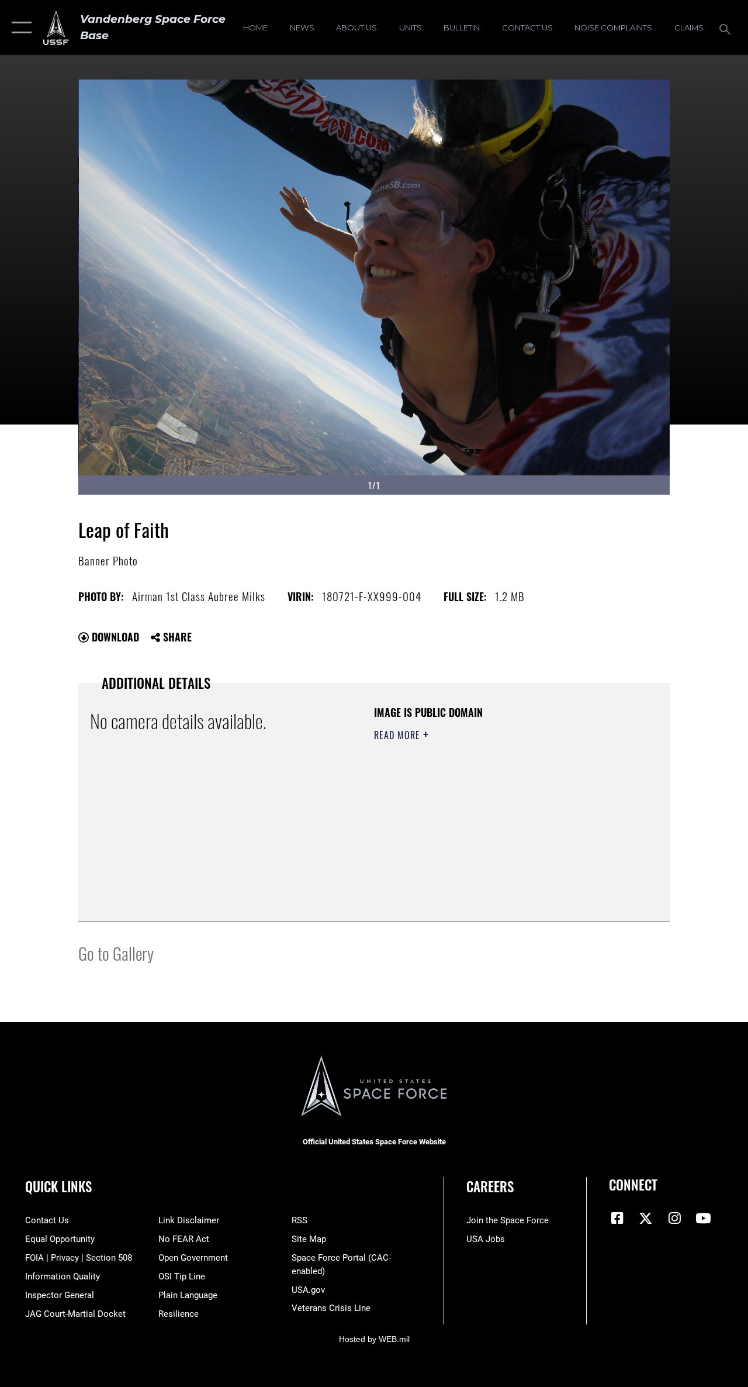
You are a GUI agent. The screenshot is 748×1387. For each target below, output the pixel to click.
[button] (19, 28)
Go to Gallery (116, 952)
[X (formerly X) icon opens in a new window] (645, 1218)
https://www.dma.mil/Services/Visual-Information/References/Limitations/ (478, 833)
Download (114, 636)
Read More (398, 735)
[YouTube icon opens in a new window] (703, 1218)
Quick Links (58, 1186)
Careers (490, 1186)
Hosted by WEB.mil (374, 1339)
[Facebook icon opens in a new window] (617, 1218)
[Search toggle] (727, 27)
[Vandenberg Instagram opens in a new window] (674, 1218)
